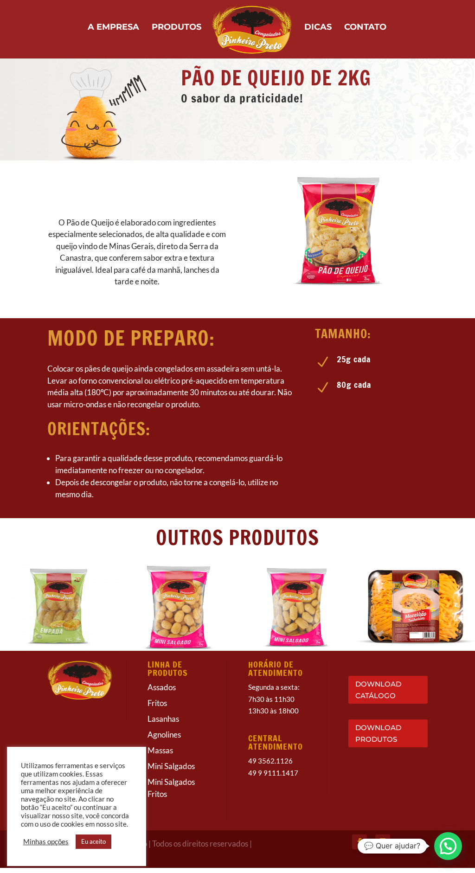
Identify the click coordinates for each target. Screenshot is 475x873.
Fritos (157, 708)
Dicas (318, 28)
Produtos (176, 28)
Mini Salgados (171, 772)
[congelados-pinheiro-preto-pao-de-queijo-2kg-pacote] (338, 290)
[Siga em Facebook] (359, 847)
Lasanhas (163, 724)
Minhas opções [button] (46, 842)
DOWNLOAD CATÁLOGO (378, 695)
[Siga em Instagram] (382, 847)
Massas (160, 756)
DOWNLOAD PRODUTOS (378, 739)
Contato (365, 28)
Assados (162, 693)
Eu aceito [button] (93, 841)
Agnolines (164, 740)
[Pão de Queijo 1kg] (338, 295)
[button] (448, 846)
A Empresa (113, 28)
